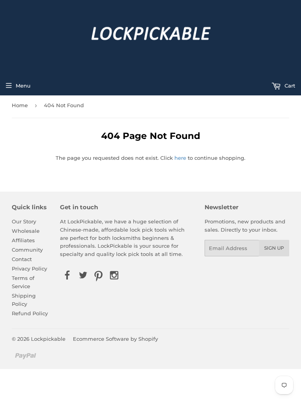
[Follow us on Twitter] (83, 275)
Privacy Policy (29, 268)
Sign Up (274, 248)
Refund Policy (30, 313)
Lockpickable (48, 339)
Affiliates (23, 240)
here (180, 158)
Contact (22, 259)
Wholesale (26, 231)
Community (27, 250)
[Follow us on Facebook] (67, 275)
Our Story (24, 221)
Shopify (148, 339)
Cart (289, 85)
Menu (23, 85)
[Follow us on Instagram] (114, 275)
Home (20, 105)
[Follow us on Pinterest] (99, 275)
